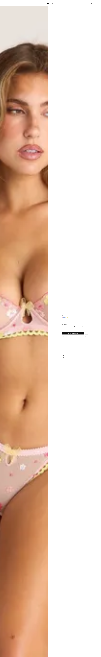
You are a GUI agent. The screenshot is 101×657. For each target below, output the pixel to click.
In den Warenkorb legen (73, 333)
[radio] (63, 322)
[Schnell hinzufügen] (68, 348)
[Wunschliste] (94, 4)
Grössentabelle (85, 319)
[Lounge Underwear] (50, 3)
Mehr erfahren (59, 0)
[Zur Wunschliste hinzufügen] (86, 333)
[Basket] (98, 4)
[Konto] (96, 4)
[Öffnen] (3, 4)
